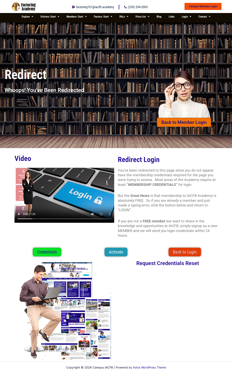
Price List (141, 16)
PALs (122, 16)
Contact (202, 16)
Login (185, 16)
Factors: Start (101, 16)
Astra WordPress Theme (149, 367)
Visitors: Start (48, 16)
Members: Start (75, 16)
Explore (26, 16)
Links (172, 16)
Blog (159, 16)
